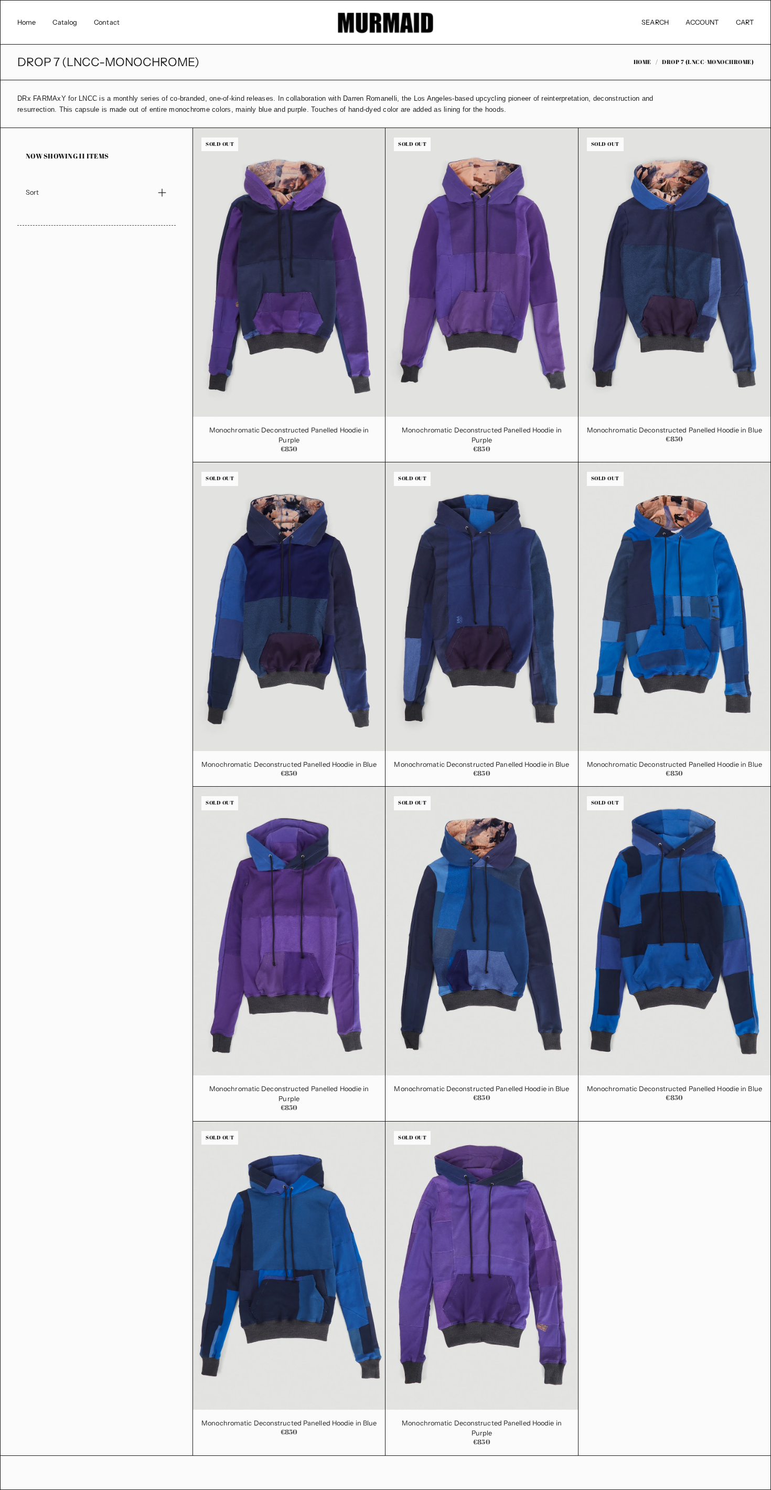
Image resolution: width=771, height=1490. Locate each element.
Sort (32, 192)
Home (26, 22)
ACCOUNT (702, 22)
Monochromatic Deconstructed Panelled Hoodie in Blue (674, 430)
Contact (107, 22)
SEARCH (655, 22)
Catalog (64, 22)
